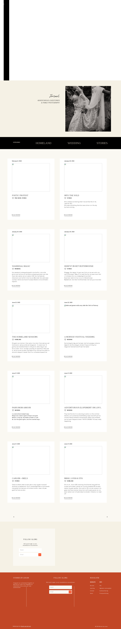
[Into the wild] (83, 177)
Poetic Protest (20, 195)
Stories (24, 198)
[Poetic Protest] (31, 177)
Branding (18, 269)
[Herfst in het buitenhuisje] (83, 248)
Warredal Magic (21, 266)
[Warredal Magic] (31, 248)
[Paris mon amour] (31, 389)
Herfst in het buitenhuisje (78, 266)
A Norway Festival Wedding (79, 337)
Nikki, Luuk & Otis (73, 478)
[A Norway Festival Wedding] (83, 319)
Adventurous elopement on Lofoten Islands (88, 408)
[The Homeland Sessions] (31, 319)
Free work (18, 198)
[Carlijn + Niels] (31, 460)
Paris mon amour (21, 408)
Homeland (18, 339)
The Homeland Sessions (25, 337)
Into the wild (71, 195)
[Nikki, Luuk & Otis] (83, 460)
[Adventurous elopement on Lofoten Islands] (83, 389)
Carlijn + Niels (20, 478)
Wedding (69, 339)
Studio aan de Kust (26, 626)
